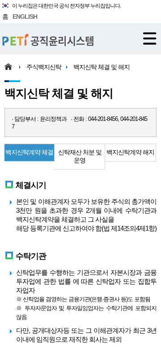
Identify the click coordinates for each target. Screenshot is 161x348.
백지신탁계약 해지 (130, 152)
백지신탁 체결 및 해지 (101, 66)
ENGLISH (25, 16)
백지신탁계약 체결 (29, 152)
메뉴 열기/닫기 (150, 38)
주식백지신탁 (43, 66)
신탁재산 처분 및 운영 (80, 156)
